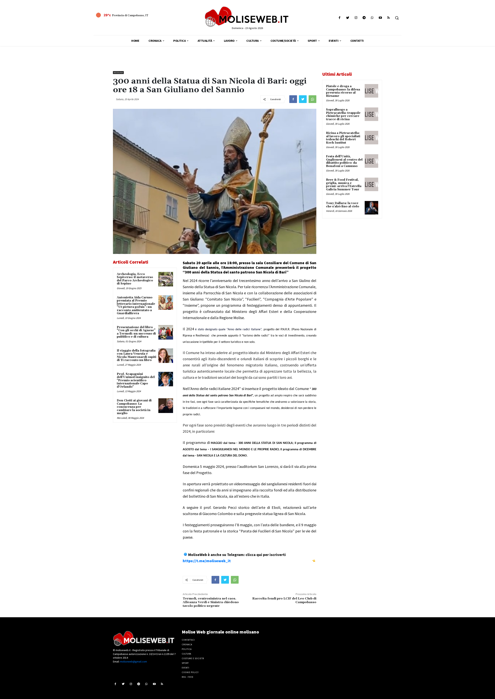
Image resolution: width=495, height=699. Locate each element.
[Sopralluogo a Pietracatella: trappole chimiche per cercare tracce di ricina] (371, 114)
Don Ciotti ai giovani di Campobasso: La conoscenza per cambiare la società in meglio (134, 407)
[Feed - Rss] (388, 17)
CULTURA (186, 653)
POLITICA (187, 649)
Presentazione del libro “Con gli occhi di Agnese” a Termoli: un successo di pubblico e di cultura (136, 332)
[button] (396, 17)
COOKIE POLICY (190, 672)
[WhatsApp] (312, 99)
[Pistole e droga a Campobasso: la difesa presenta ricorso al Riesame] (371, 91)
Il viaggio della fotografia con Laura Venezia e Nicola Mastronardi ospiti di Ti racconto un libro (136, 355)
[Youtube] (380, 17)
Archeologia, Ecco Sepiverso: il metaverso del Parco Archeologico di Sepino (135, 279)
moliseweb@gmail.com (133, 661)
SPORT (185, 663)
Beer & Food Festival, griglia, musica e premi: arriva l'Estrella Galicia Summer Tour (343, 184)
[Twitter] (347, 17)
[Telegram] (364, 17)
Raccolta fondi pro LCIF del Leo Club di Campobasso (284, 600)
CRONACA (187, 644)
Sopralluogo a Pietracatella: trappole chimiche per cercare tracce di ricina (343, 114)
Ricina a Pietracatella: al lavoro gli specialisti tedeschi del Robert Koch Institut (343, 138)
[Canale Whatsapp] (372, 17)
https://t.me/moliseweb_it (207, 560)
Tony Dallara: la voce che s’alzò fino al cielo (342, 204)
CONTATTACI (188, 640)
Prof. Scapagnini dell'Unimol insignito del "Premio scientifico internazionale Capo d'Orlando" (136, 380)
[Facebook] (339, 17)
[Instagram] (355, 17)
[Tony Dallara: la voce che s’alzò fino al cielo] (371, 208)
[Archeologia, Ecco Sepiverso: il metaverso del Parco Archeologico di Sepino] (165, 279)
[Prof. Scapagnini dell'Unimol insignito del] (165, 379)
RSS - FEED (187, 677)
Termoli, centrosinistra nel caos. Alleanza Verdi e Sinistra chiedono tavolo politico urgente (211, 602)
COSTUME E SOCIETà (193, 658)
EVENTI (185, 667)
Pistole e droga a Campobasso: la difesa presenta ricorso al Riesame (343, 91)
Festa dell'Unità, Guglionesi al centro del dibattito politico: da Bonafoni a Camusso (344, 161)
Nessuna (118, 72)
